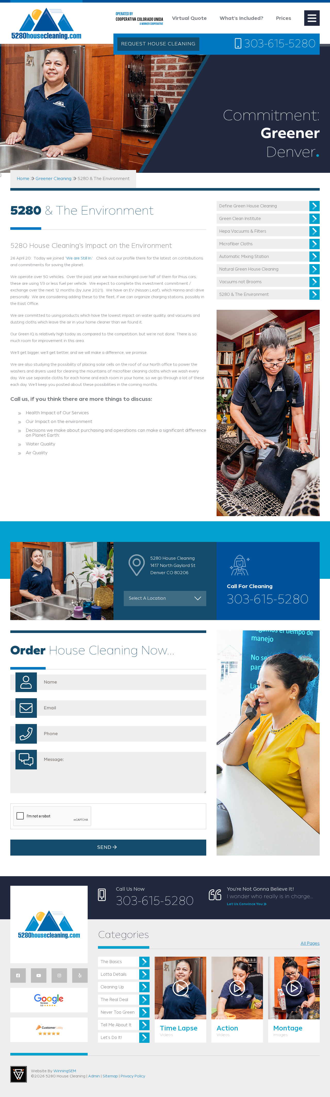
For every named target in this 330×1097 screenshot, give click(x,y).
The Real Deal (114, 1000)
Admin (94, 1076)
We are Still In (78, 258)
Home (23, 179)
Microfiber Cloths (236, 244)
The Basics (111, 962)
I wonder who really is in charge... (270, 900)
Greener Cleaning (53, 179)
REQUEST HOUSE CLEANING (158, 44)
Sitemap (110, 1076)
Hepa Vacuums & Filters (242, 231)
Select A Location (147, 598)
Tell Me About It (116, 1025)
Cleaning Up (112, 987)
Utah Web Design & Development (18, 1074)
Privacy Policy (133, 1076)
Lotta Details (114, 975)
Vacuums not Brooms (240, 282)
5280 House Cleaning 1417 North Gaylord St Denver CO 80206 (172, 565)
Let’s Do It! (111, 1038)
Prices (283, 18)
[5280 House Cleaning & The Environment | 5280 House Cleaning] (46, 25)
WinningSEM (64, 1071)
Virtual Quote (189, 18)
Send (105, 847)
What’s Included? (241, 18)
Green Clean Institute (240, 219)
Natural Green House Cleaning (248, 269)
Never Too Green (118, 1012)
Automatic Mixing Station (244, 257)
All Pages (310, 943)
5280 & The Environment (244, 295)
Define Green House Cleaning (248, 206)
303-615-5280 (278, 44)
